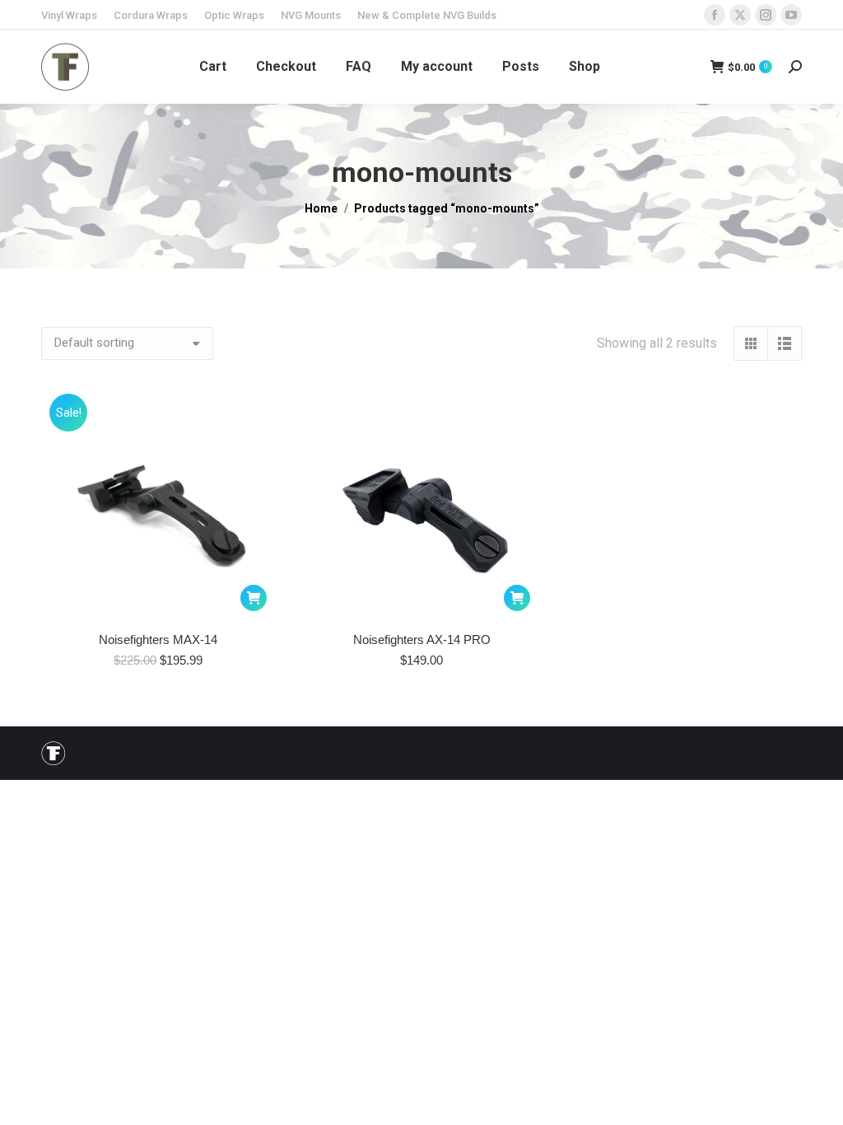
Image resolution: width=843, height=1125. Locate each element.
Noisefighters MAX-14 (158, 640)
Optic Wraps (234, 15)
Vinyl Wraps (69, 15)
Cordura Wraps (151, 15)
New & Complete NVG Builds (426, 15)
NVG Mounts (311, 15)
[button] (253, 598)
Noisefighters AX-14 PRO (422, 640)
